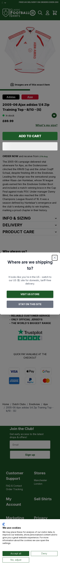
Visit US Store (30, 294)
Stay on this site (30, 304)
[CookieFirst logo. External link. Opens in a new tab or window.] (3, 524)
